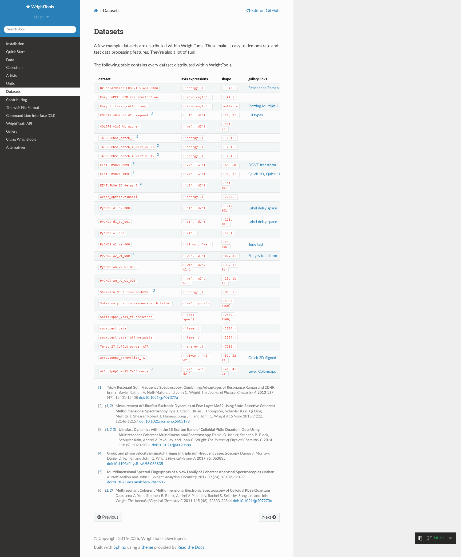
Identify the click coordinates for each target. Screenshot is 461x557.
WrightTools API (19, 124)
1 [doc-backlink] (100, 387)
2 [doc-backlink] (111, 406)
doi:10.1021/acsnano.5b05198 (164, 421)
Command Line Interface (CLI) (30, 116)
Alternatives (16, 147)
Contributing (16, 100)
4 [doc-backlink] (100, 453)
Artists (11, 76)
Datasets (13, 92)
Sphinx (119, 547)
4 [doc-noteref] (134, 254)
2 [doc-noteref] (154, 291)
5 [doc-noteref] (134, 164)
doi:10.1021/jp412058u (171, 445)
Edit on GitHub (265, 11)
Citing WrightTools (21, 139)
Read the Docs (190, 547)
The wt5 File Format (22, 108)
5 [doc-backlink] (100, 472)
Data (10, 60)
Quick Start (15, 52)
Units (10, 84)
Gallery (11, 131)
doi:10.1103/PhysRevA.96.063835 (135, 464)
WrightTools (42, 7)
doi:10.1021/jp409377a (158, 398)
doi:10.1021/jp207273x (252, 501)
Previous (109, 517)
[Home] (96, 10)
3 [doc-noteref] (152, 114)
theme (147, 547)
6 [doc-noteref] (137, 136)
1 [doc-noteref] (134, 173)
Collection (14, 68)
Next (267, 517)
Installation (15, 44)
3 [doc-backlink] (114, 430)
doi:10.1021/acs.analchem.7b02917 (136, 482)
